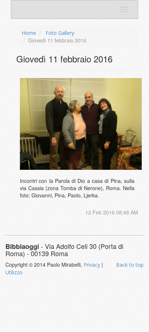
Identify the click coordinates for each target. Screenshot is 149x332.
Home (29, 32)
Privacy (92, 264)
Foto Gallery (60, 32)
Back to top (130, 264)
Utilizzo (13, 272)
